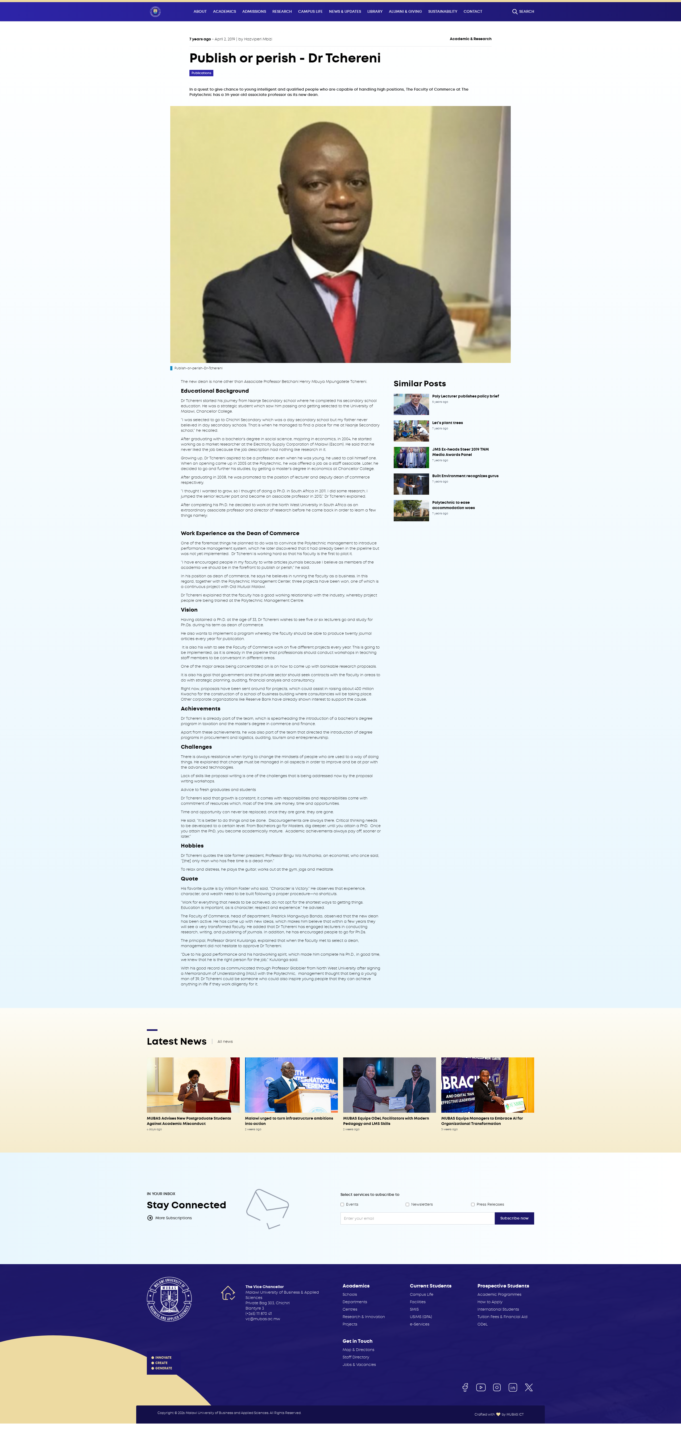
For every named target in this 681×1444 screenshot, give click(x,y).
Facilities (418, 1301)
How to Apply (490, 1301)
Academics (224, 11)
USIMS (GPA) (421, 1316)
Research (282, 11)
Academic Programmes (499, 1294)
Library (375, 11)
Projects (350, 1324)
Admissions (254, 11)
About (200, 11)
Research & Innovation (364, 1316)
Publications (201, 73)
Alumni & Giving (405, 11)
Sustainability (442, 11)
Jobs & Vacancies (359, 1364)
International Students (498, 1309)
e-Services (419, 1324)
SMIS (414, 1309)
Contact (473, 11)
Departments (355, 1301)
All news (225, 1041)
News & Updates (345, 11)
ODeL (482, 1324)
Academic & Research (471, 38)
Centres (350, 1309)
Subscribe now (514, 1218)
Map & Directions (358, 1349)
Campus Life (310, 11)
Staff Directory (356, 1357)
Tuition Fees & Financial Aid (502, 1316)
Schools (350, 1294)
